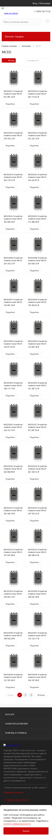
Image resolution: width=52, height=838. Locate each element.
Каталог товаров (14, 36)
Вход (35, 3)
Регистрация (44, 3)
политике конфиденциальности (17, 824)
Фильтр (11, 60)
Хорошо (26, 831)
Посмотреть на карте (13, 792)
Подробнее (10, 104)
